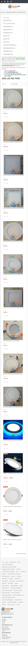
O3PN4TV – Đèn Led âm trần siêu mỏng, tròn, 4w (12, 506)
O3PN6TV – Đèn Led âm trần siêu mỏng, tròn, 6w (12, 539)
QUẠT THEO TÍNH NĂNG (8, 45)
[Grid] (3, 84)
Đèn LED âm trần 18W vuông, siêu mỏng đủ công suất (13, 175)
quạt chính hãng (5, 585)
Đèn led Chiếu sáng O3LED (15, 73)
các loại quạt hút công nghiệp (8, 571)
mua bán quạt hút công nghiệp (14, 574)
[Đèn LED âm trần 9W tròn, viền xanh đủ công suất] (13, 429)
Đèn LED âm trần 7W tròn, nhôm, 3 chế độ (11, 341)
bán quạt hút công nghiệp (7, 564)
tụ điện (18, 604)
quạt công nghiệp (14, 585)
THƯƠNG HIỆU (6, 54)
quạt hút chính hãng (18, 590)
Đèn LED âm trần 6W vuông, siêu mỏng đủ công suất (13, 308)
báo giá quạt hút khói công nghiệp (9, 566)
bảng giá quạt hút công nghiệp (8, 569)
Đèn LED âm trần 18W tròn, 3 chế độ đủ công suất (12, 142)
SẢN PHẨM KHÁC (7, 51)
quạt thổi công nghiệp (12, 602)
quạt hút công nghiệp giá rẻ (7, 599)
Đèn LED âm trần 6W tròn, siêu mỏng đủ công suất (13, 274)
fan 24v (17, 571)
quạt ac (16, 583)
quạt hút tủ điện (18, 599)
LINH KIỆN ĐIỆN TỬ (7, 26)
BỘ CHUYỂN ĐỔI (7, 20)
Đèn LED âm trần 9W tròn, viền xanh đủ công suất (12, 440)
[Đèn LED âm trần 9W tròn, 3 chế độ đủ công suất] (13, 363)
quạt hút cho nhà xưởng (7, 590)
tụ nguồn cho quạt (11, 604)
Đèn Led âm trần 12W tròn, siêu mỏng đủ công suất (13, 109)
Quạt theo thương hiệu (6, 637)
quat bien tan (17, 578)
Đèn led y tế (4, 634)
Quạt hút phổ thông (6, 629)
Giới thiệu (4, 620)
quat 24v (13, 576)
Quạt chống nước (5, 628)
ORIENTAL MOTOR (7, 29)
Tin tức (3, 623)
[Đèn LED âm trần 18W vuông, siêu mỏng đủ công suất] (13, 164)
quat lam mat (12, 581)
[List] (5, 84)
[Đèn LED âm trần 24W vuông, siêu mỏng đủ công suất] (13, 198)
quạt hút (21, 585)
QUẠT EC (5, 42)
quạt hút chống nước (15, 592)
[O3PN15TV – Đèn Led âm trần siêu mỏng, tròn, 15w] (13, 463)
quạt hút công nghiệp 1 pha (18, 595)
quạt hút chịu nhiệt (6, 592)
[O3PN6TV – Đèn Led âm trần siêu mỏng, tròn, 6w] (13, 529)
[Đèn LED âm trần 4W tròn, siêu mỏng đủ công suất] (13, 231)
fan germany (23, 571)
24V (3, 562)
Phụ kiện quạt (5, 635)
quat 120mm (4, 578)
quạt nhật (4, 602)
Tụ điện (3, 630)
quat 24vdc (19, 576)
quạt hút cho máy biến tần (16, 588)
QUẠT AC (5, 35)
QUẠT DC (5, 39)
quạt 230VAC (10, 583)
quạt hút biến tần (5, 588)
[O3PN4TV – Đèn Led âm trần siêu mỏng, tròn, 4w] (13, 496)
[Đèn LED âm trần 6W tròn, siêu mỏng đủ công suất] (13, 264)
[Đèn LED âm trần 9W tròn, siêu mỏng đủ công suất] (13, 396)
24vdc (6, 562)
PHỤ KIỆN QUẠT (6, 32)
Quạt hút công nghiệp (6, 595)
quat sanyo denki (20, 581)
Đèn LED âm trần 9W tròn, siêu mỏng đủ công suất (13, 407)
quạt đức (4, 604)
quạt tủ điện (20, 602)
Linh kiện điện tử (5, 638)
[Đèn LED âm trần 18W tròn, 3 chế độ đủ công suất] (13, 131)
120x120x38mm (13, 562)
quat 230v (11, 578)
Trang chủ (3, 12)
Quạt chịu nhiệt (5, 627)
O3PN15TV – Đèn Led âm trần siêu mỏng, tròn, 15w (12, 473)
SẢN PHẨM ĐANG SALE (8, 48)
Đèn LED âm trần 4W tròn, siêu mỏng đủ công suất (13, 241)
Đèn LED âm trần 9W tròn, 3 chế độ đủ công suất (12, 374)
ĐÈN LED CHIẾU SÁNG (11, 12)
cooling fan (18, 569)
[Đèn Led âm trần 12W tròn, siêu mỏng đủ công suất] (13, 98)
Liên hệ (3, 621)
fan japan (4, 574)
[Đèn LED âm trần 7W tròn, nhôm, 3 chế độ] (13, 330)
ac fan (19, 562)
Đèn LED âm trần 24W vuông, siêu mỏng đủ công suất (13, 208)
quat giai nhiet (5, 581)
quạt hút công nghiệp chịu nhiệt (8, 597)
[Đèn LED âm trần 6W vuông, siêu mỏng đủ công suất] (13, 297)
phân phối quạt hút (6, 576)
